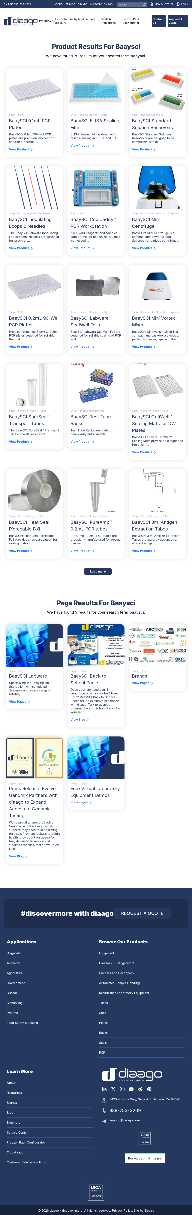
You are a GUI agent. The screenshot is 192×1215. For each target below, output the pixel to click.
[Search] (144, 3)
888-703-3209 (22, 4)
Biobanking (14, 1003)
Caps (102, 1013)
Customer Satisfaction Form (26, 1162)
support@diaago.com (125, 1120)
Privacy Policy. (123, 1210)
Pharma (12, 1013)
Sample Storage (89, 114)
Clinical (12, 993)
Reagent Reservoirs (152, 114)
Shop (12, 114)
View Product (19, 149)
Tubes (42, 410)
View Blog (77, 719)
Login (184, 4)
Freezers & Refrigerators (116, 963)
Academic (14, 963)
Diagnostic (14, 953)
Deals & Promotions (108, 20)
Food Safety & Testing (22, 1023)
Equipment (147, 213)
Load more (101, 571)
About (58, 4)
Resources (14, 1093)
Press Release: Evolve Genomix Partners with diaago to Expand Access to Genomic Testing (33, 802)
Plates (103, 1023)
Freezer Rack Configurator (131, 20)
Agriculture (15, 973)
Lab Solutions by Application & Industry (75, 20)
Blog (10, 1112)
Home (12, 671)
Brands (82, 4)
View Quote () (164, 4)
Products (45, 21)
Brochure (13, 1122)
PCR (20, 114)
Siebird (149, 1210)
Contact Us (158, 20)
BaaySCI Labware (28, 676)
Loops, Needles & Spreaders (34, 213)
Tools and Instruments (92, 410)
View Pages (17, 701)
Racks (103, 1033)
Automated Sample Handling (119, 983)
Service (70, 4)
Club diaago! (15, 1152)
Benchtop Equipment (167, 213)
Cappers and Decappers (116, 973)
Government (16, 983)
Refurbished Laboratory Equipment (124, 993)
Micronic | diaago (101, 4)
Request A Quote (175, 20)
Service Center (17, 1132)
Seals (104, 114)
